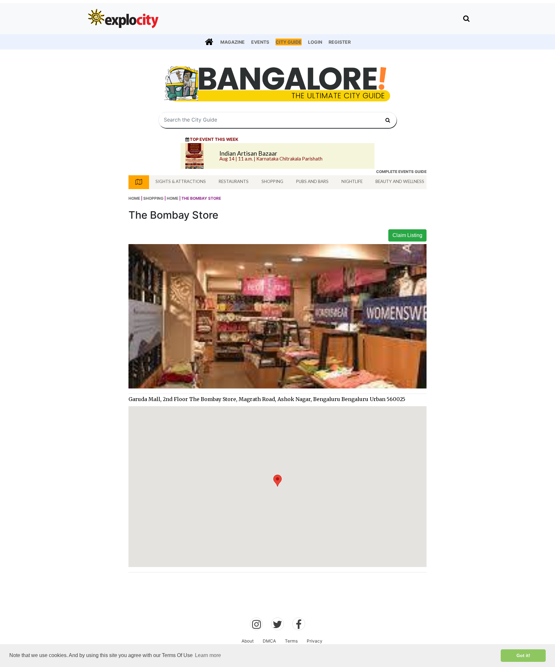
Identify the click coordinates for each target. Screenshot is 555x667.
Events (260, 42)
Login (315, 42)
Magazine (232, 42)
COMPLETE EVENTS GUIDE (401, 171)
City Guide (289, 42)
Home (134, 198)
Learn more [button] (208, 655)
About (248, 641)
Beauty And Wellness (399, 181)
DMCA (269, 641)
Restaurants (234, 181)
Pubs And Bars (312, 181)
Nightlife (352, 181)
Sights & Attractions (180, 181)
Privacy (314, 641)
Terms (291, 641)
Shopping (272, 181)
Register (340, 42)
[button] (277, 481)
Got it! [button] (523, 655)
